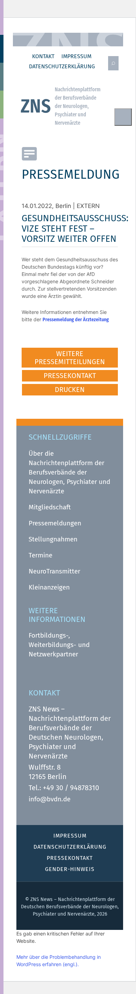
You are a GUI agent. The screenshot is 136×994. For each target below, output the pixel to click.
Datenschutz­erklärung (62, 66)
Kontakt (43, 56)
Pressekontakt (70, 858)
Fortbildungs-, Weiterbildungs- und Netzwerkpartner (59, 644)
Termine (40, 555)
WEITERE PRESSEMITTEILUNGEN (70, 357)
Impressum (76, 56)
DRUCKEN (70, 389)
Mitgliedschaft (50, 507)
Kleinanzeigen (49, 587)
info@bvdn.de (49, 799)
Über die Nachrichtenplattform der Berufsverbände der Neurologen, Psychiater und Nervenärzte (69, 472)
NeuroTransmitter (54, 571)
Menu (123, 117)
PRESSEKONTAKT (70, 375)
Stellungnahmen (53, 539)
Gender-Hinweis (70, 869)
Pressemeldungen (55, 523)
